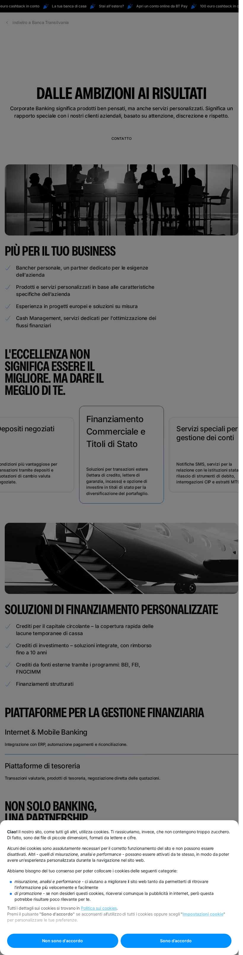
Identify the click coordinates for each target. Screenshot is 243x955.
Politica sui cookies (99, 908)
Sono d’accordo (176, 940)
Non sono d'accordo (62, 940)
